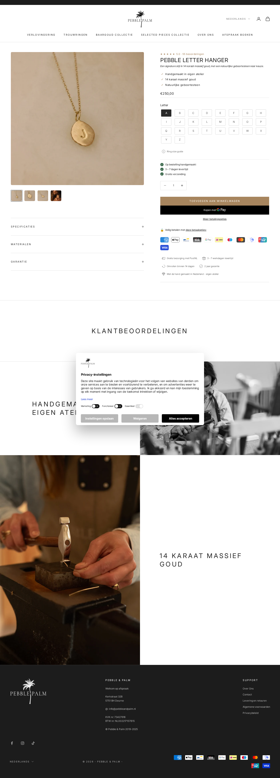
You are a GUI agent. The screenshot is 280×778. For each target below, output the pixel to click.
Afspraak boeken (237, 34)
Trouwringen (76, 34)
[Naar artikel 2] (29, 195)
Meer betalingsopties (215, 219)
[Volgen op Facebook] (12, 743)
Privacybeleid (250, 712)
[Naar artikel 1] (16, 195)
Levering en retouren (255, 700)
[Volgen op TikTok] (33, 743)
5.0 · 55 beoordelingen (190, 54)
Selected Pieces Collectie (165, 34)
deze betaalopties (196, 229)
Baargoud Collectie (114, 34)
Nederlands (236, 18)
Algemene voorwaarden (256, 706)
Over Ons (248, 688)
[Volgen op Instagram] (22, 743)
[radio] (165, 113)
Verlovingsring (41, 34)
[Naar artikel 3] (43, 195)
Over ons (206, 34)
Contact (247, 694)
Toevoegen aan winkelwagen (214, 200)
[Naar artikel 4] (56, 195)
